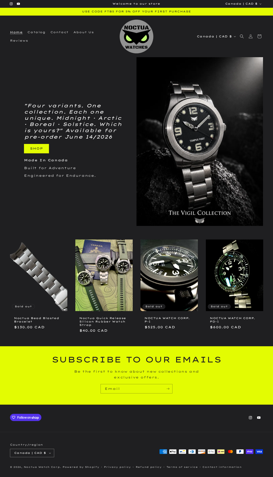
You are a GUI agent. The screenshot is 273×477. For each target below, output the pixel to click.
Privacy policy (117, 467)
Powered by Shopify (81, 467)
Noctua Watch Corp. (42, 467)
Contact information (222, 467)
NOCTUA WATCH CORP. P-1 (167, 319)
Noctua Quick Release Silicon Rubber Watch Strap (102, 321)
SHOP (36, 148)
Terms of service (182, 467)
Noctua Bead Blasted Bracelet (36, 319)
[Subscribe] (167, 388)
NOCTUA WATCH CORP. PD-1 (232, 319)
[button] (241, 36)
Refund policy (149, 467)
